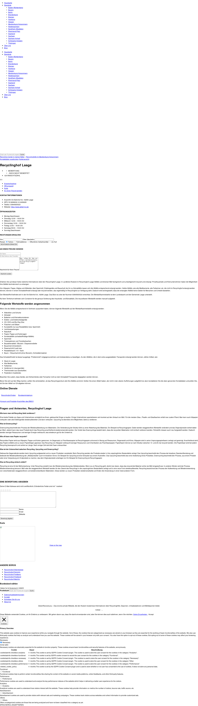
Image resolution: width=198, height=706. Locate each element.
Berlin (10, 12)
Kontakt (7, 597)
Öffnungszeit (8, 186)
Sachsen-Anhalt (14, 38)
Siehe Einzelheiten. (140, 614)
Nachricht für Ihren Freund (9, 269)
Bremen (11, 17)
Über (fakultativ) (28, 239)
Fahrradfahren (21, 242)
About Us (7, 602)
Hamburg (11, 19)
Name (21, 509)
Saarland (11, 33)
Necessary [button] (4, 640)
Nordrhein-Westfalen (15, 29)
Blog (6, 48)
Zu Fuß (54, 242)
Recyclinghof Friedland (12, 577)
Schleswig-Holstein (15, 41)
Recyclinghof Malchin (12, 579)
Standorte (7, 5)
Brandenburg (13, 15)
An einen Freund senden (13, 190)
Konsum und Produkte (8, 401)
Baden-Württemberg (15, 7)
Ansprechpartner (10, 183)
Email (21, 512)
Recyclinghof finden (8, 395)
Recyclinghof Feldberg (12, 574)
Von (1, 239)
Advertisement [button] (5, 690)
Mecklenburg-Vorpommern (18, 24)
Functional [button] (4, 669)
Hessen (11, 22)
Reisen (2, 242)
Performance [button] (4, 676)
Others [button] (2, 698)
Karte (6, 188)
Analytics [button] (3, 683)
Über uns (7, 45)
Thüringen (12, 43)
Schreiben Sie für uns (12, 599)
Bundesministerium (25, 395)
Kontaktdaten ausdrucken (9, 159)
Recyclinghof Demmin (12, 572)
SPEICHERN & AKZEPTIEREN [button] (12, 705)
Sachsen (11, 36)
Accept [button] (151, 614)
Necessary (6, 642)
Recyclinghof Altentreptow (13, 569)
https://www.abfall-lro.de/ (20, 207)
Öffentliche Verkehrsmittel (38, 242)
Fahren (10, 242)
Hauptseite (8, 3)
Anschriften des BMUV (25, 401)
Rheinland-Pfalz (14, 31)
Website (22, 514)
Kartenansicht (24, 159)
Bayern (11, 10)
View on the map (56, 545)
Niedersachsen (13, 26)
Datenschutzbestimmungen (14, 594)
